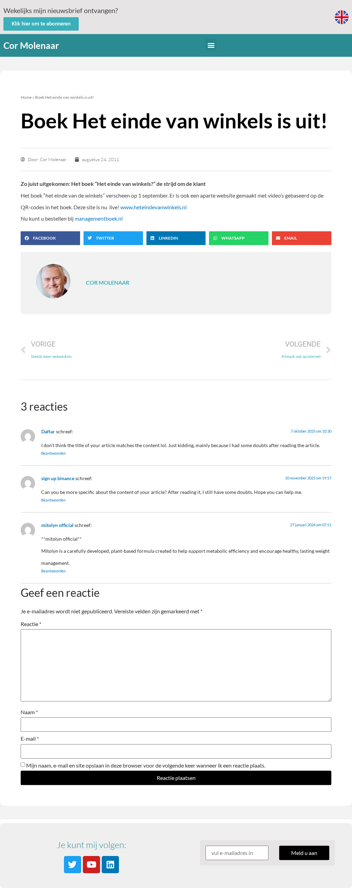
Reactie (31, 624)
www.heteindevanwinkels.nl (153, 207)
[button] (211, 45)
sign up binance (57, 478)
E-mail (30, 738)
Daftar (48, 431)
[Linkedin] (110, 864)
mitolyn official (57, 525)
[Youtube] (91, 864)
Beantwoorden (53, 453)
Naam (29, 712)
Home (26, 97)
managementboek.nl (99, 218)
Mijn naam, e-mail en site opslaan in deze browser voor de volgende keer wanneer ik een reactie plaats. (145, 765)
